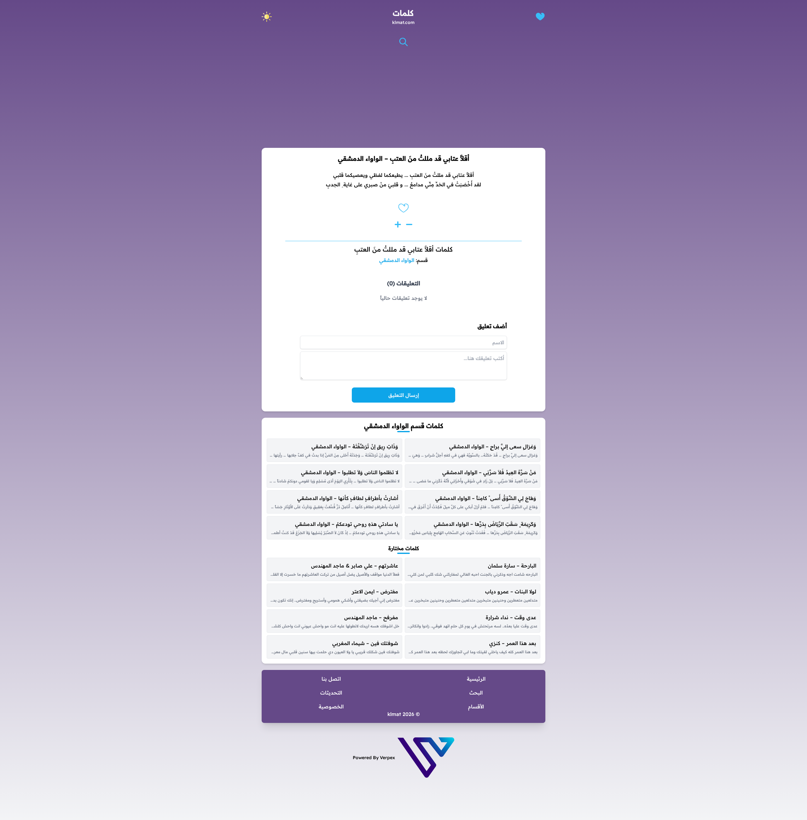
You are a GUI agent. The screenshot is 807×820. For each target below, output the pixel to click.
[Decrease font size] (409, 224)
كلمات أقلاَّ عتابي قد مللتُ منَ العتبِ (403, 249)
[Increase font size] (398, 224)
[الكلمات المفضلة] (540, 17)
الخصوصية (331, 706)
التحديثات (331, 692)
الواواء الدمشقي (396, 260)
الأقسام (476, 706)
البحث (476, 692)
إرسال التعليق (403, 395)
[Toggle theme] (267, 17)
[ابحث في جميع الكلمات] (403, 42)
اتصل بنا (331, 679)
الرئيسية (476, 679)
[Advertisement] (403, 97)
